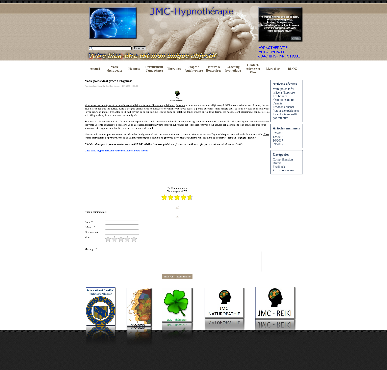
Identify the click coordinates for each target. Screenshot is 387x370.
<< (177, 207)
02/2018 (278, 133)
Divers (277, 163)
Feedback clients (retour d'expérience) (286, 108)
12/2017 (278, 137)
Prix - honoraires (283, 170)
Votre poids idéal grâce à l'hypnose (284, 90)
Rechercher (139, 48)
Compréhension (283, 159)
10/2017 (278, 140)
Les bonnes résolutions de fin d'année (283, 99)
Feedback (279, 166)
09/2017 (278, 144)
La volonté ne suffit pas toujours (285, 116)
